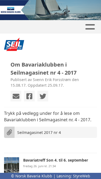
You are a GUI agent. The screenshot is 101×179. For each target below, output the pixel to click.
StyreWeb (81, 175)
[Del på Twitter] (42, 96)
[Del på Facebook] (29, 96)
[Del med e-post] (16, 96)
